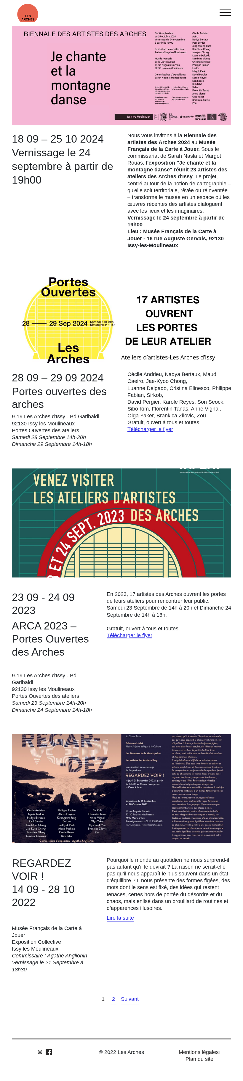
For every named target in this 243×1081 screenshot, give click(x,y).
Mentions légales (199, 1052)
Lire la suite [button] (120, 918)
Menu (225, 12)
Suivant (130, 999)
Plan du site (199, 1059)
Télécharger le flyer (150, 429)
